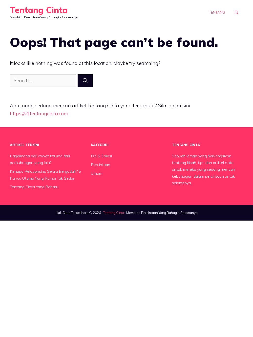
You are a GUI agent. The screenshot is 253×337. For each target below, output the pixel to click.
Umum (96, 173)
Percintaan (100, 164)
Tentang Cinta (39, 10)
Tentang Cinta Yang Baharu (34, 186)
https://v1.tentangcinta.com (39, 113)
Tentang (217, 12)
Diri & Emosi (101, 155)
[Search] (85, 80)
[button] (236, 12)
